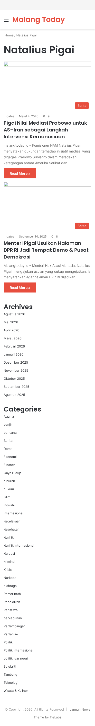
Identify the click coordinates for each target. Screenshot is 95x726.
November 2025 (16, 370)
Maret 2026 (12, 338)
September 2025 (16, 387)
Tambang (10, 674)
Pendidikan (12, 602)
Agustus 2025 (14, 395)
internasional (13, 513)
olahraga (10, 586)
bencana (10, 432)
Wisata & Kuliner (16, 691)
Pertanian (11, 634)
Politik (8, 642)
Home (9, 35)
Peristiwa (11, 610)
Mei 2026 (11, 322)
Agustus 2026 (14, 314)
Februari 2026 (14, 346)
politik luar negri (16, 658)
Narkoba (10, 578)
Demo (8, 449)
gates (10, 116)
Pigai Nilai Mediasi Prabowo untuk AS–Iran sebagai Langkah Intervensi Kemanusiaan (45, 129)
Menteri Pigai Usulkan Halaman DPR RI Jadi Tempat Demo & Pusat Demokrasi (46, 250)
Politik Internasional (18, 650)
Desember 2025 (16, 362)
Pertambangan (15, 626)
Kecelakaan (12, 521)
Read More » (20, 173)
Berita (8, 441)
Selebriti (10, 666)
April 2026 (11, 330)
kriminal (9, 561)
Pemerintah (12, 594)
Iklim (7, 497)
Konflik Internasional (19, 545)
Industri (9, 505)
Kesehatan (11, 529)
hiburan (9, 481)
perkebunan (13, 618)
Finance (10, 465)
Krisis (8, 570)
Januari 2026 (13, 354)
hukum (9, 489)
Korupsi (9, 553)
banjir (8, 424)
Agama (9, 416)
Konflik (9, 537)
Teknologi (11, 682)
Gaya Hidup (12, 473)
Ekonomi (10, 457)
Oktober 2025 (14, 378)
